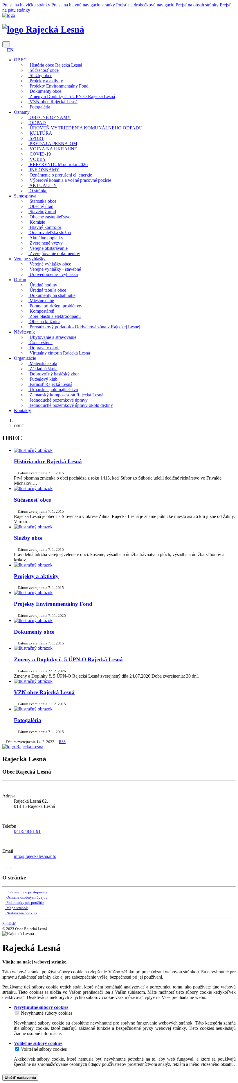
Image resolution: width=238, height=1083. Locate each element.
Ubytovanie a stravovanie (52, 337)
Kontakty (22, 410)
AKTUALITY (42, 185)
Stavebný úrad (42, 211)
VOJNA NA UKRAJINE (52, 148)
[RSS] (13, 866)
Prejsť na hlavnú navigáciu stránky (83, 4)
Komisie (36, 222)
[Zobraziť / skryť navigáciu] (6, 44)
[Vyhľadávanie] (4, 49)
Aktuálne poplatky (45, 237)
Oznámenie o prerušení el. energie (60, 174)
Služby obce (40, 75)
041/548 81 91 (27, 831)
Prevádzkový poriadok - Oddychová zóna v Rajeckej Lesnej (84, 326)
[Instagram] (9, 866)
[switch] (17, 1013)
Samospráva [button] (25, 195)
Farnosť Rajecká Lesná (50, 384)
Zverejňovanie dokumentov (54, 253)
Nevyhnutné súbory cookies (46, 1013)
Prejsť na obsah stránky (197, 4)
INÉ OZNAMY (43, 169)
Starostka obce (42, 201)
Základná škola (42, 368)
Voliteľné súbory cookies (44, 1049)
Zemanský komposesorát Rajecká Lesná (65, 394)
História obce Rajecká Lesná (55, 65)
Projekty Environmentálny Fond (58, 85)
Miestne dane (41, 300)
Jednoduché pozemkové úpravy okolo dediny (70, 405)
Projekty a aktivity (45, 80)
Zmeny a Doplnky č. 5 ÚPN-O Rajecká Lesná (71, 96)
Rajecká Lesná (54, 29)
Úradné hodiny (42, 284)
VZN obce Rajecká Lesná (52, 101)
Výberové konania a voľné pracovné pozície (69, 180)
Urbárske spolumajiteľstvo (53, 389)
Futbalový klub (42, 379)
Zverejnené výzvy (45, 243)
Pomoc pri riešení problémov (55, 305)
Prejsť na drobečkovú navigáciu (145, 4)
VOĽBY (37, 159)
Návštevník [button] (24, 331)
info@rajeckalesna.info (35, 856)
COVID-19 (39, 154)
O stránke (37, 190)
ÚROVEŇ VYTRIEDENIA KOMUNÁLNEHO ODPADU (85, 127)
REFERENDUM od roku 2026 (58, 164)
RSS (62, 742)
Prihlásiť (9, 923)
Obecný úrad (40, 206)
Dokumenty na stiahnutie (51, 295)
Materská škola (42, 363)
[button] (10, 49)
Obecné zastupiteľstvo (49, 216)
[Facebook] (4, 866)
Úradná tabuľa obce (47, 290)
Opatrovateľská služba (49, 232)
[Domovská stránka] (8, 15)
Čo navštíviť (40, 342)
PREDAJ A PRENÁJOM (52, 143)
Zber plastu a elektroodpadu (54, 316)
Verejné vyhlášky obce (49, 263)
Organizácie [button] (25, 358)
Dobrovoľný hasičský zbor (53, 373)
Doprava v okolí (43, 347)
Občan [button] (20, 279)
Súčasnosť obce (43, 70)
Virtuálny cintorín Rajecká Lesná (59, 352)
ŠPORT (36, 138)
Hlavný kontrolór (44, 227)
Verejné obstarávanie (48, 248)
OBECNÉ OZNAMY (49, 117)
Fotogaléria (39, 106)
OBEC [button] (20, 59)
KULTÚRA (40, 133)
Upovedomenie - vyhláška (53, 274)
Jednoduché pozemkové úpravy (58, 400)
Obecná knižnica (44, 321)
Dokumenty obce (44, 91)
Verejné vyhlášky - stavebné (54, 269)
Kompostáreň (41, 311)
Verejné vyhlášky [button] (30, 258)
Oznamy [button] (22, 112)
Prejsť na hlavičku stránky (26, 4)
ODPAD (37, 122)
